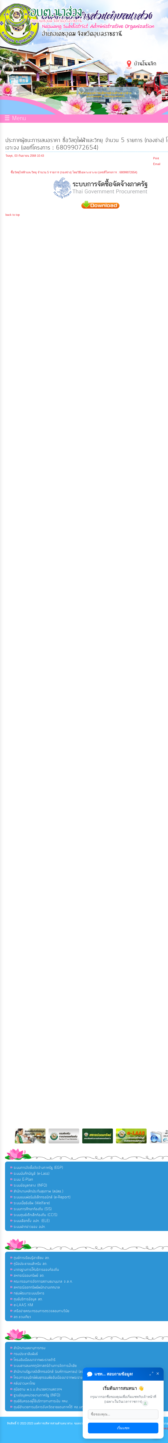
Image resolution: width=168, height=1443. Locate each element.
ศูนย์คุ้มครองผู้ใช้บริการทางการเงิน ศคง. (41, 1401)
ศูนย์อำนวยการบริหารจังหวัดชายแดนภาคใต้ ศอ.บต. (49, 1407)
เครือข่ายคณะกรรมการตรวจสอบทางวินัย (41, 1311)
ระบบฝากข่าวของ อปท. (30, 1226)
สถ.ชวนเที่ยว (22, 1317)
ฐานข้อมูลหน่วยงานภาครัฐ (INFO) (37, 1395)
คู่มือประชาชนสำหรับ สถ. (31, 1263)
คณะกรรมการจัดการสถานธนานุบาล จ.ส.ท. (43, 1281)
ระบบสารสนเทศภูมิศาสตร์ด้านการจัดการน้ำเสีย (45, 1365)
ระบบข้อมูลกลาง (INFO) (30, 1185)
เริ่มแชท (123, 1428)
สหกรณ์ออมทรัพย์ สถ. (29, 1275)
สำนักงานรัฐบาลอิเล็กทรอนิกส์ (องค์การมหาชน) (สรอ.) (50, 1371)
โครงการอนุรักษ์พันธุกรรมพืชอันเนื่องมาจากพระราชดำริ (51, 1377)
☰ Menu (15, 118)
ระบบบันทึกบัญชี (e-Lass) (31, 1173)
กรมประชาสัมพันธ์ (26, 1354)
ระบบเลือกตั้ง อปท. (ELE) (32, 1221)
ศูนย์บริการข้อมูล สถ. (28, 1299)
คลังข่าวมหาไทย (24, 1383)
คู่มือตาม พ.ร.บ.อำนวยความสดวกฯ (38, 1389)
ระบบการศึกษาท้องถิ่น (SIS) (33, 1209)
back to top (12, 214)
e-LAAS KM (23, 1305)
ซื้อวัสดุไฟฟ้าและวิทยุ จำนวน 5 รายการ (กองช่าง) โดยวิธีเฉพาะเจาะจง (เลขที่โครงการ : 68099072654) (74, 172)
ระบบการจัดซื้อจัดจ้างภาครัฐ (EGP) (38, 1167)
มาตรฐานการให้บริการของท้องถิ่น (36, 1269)
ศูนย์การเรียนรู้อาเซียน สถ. (32, 1257)
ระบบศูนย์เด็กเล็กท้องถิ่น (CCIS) (35, 1215)
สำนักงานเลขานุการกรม (30, 1348)
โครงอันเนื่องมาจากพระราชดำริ (35, 1359)
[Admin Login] (145, 1403)
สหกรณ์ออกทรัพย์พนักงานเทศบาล (37, 1287)
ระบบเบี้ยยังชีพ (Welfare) (32, 1203)
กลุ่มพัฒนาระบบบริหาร (29, 1293)
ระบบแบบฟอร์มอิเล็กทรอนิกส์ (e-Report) (42, 1197)
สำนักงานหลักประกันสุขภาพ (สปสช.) (38, 1191)
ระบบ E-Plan (23, 1179)
